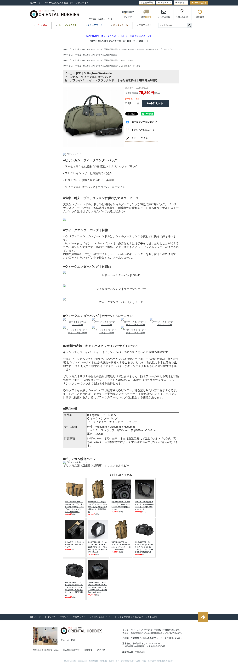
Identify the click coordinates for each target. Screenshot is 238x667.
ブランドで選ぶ (75, 49)
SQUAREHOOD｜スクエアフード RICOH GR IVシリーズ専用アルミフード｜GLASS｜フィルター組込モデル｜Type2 (97, 587)
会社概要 (88, 650)
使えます (128, 17)
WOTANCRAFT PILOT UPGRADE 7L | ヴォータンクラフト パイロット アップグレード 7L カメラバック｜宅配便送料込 (74, 507)
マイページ (165, 2)
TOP (65, 49)
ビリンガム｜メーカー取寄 (129, 66)
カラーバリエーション (127, 49)
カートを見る (200, 2)
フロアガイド (79, 617)
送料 (146, 17)
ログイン (182, 2)
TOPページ (35, 617)
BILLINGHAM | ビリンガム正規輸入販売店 (100, 49)
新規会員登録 (147, 2)
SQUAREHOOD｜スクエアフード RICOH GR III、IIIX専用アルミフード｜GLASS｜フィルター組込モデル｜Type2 (97, 547)
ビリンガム (50, 617)
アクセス (101, 650)
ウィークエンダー (126, 60)
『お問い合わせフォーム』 (151, 638)
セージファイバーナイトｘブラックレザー (155, 49)
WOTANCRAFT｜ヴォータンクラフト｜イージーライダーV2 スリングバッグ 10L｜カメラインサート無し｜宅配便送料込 (144, 547)
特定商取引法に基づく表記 (45, 650)
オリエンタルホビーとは (100, 19)
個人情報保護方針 (71, 650)
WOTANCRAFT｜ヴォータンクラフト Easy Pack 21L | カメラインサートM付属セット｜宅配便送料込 (97, 507)
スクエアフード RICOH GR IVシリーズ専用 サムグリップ (74, 544)
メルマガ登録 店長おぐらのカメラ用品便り (137, 617)
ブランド (64, 617)
